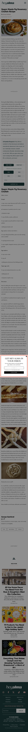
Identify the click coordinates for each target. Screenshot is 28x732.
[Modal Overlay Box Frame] (14, 366)
